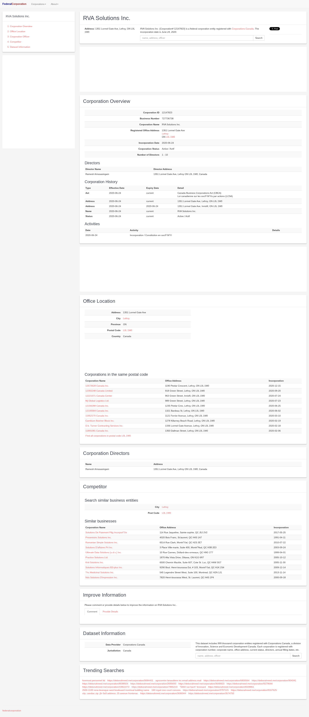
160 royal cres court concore (166, 690)
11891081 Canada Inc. (97, 430)
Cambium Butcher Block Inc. (99, 420)
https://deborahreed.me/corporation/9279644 (249, 683)
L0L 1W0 (170, 137)
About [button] (54, 4)
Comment (92, 611)
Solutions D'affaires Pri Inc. (99, 547)
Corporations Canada (243, 28)
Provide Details (110, 611)
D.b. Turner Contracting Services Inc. (104, 425)
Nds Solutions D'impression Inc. (101, 577)
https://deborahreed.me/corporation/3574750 (211, 693)
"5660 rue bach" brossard (193, 687)
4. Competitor (14, 41)
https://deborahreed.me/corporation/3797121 (206, 690)
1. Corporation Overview (19, 26)
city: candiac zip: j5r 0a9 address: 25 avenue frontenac (110, 693)
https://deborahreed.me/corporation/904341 (274, 680)
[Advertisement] (38, 77)
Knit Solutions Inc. (94, 562)
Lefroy (165, 133)
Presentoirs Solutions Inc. (98, 537)
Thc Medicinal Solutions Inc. (99, 572)
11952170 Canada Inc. (97, 415)
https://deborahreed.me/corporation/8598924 (105, 683)
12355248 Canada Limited (98, 390)
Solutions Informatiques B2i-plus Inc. (104, 567)
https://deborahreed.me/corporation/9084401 (130, 680)
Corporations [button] (37, 4)
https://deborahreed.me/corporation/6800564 (226, 680)
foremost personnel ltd (93, 680)
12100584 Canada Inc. (97, 410)
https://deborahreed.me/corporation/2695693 (153, 683)
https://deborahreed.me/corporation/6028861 (231, 687)
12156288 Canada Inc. (97, 405)
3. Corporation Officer (18, 36)
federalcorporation (11, 710)
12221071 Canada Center (98, 395)
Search (258, 38)
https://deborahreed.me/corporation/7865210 (155, 687)
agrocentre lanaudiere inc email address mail (178, 680)
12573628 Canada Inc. (97, 385)
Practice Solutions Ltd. (96, 557)
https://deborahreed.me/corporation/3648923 (201, 683)
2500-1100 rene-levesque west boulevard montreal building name (115, 690)
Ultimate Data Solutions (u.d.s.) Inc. (103, 552)
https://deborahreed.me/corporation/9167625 (254, 690)
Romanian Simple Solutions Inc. (101, 542)
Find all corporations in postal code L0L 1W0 (108, 435)
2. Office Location (16, 31)
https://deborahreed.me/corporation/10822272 (105, 687)
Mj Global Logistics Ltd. (97, 400)
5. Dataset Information (18, 47)
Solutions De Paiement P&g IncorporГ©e (106, 532)
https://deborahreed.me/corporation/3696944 (163, 693)
